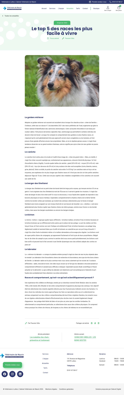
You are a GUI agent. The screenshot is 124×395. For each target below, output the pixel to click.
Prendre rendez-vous (12, 365)
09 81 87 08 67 (72, 370)
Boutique (96, 8)
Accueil (44, 8)
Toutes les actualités (10, 16)
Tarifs (78, 8)
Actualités (70, 8)
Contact (85, 8)
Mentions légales (51, 389)
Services (52, 8)
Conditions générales (66, 389)
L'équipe (61, 8)
